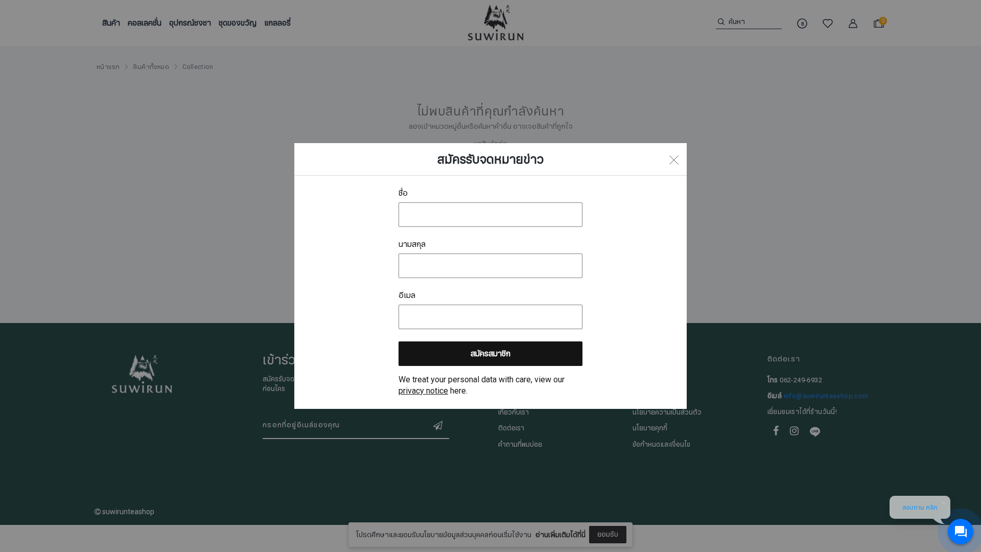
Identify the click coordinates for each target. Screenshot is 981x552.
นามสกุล (412, 244)
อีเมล (407, 295)
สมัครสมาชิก (490, 354)
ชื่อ (403, 193)
